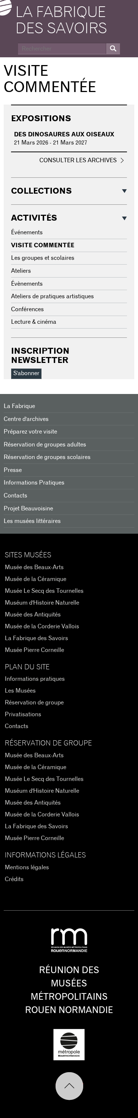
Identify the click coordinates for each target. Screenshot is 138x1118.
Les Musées (20, 691)
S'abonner (26, 373)
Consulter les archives (78, 160)
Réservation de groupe (34, 703)
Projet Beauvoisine (28, 509)
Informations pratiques (35, 679)
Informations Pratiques (34, 483)
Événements (27, 232)
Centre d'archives (26, 419)
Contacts (15, 496)
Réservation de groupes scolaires (47, 457)
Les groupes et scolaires (42, 258)
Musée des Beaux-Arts (34, 567)
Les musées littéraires (32, 521)
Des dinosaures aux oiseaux (64, 134)
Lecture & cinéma (33, 322)
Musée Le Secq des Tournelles (44, 591)
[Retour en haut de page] (69, 1086)
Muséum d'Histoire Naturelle (42, 603)
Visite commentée (42, 245)
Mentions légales (27, 867)
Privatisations (23, 714)
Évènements (27, 284)
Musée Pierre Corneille (34, 650)
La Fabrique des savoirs (61, 20)
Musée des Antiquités (33, 615)
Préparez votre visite (30, 432)
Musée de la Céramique (35, 579)
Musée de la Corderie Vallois (42, 626)
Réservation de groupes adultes (45, 445)
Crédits (14, 879)
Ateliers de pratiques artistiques (52, 296)
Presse (13, 470)
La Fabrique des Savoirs (36, 638)
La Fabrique (19, 406)
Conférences (27, 309)
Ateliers (21, 271)
